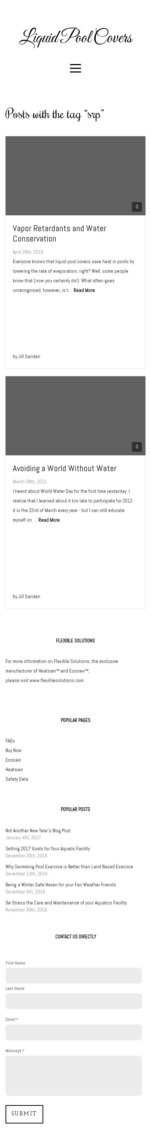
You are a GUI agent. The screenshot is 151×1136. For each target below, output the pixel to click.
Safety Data (16, 779)
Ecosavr (13, 760)
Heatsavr (14, 769)
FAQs (10, 741)
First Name (15, 963)
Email (10, 1019)
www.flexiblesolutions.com (57, 680)
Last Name (15, 988)
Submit (24, 1114)
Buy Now (13, 750)
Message (13, 1050)
